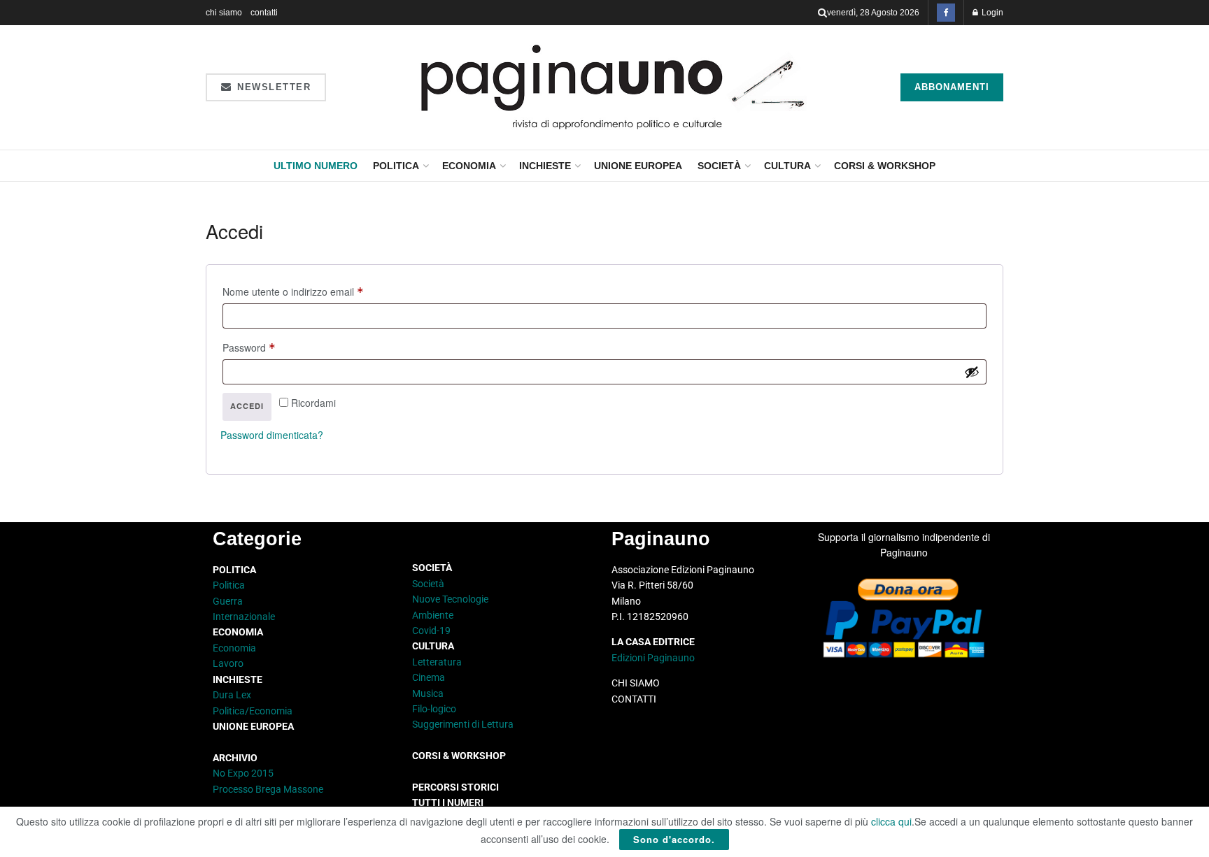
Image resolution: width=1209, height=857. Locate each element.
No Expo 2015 (243, 773)
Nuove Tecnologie (450, 599)
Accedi (247, 406)
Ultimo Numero (316, 165)
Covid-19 (431, 630)
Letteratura (437, 662)
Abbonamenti (951, 87)
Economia (469, 165)
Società (719, 165)
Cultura (787, 165)
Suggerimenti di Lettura (463, 724)
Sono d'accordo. (674, 839)
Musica (428, 693)
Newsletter (272, 87)
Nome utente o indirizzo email (313, 289)
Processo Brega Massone (268, 789)
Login (991, 12)
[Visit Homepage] (613, 87)
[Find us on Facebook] (946, 12)
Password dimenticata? (271, 435)
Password (269, 345)
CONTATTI (633, 699)
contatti (264, 12)
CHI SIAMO (635, 683)
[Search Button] (822, 12)
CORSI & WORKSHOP (884, 165)
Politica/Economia (252, 710)
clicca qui (891, 821)
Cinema (428, 677)
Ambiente (432, 615)
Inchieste (545, 165)
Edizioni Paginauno (654, 657)
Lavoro (228, 663)
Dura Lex (232, 694)
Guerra (228, 601)
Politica (396, 165)
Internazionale (244, 616)
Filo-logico (434, 708)
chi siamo (224, 12)
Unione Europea (638, 165)
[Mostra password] (972, 372)
